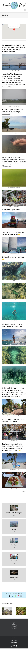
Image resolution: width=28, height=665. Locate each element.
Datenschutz (14, 642)
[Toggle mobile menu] (25, 10)
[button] (14, 30)
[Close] (18, 24)
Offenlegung (14, 640)
